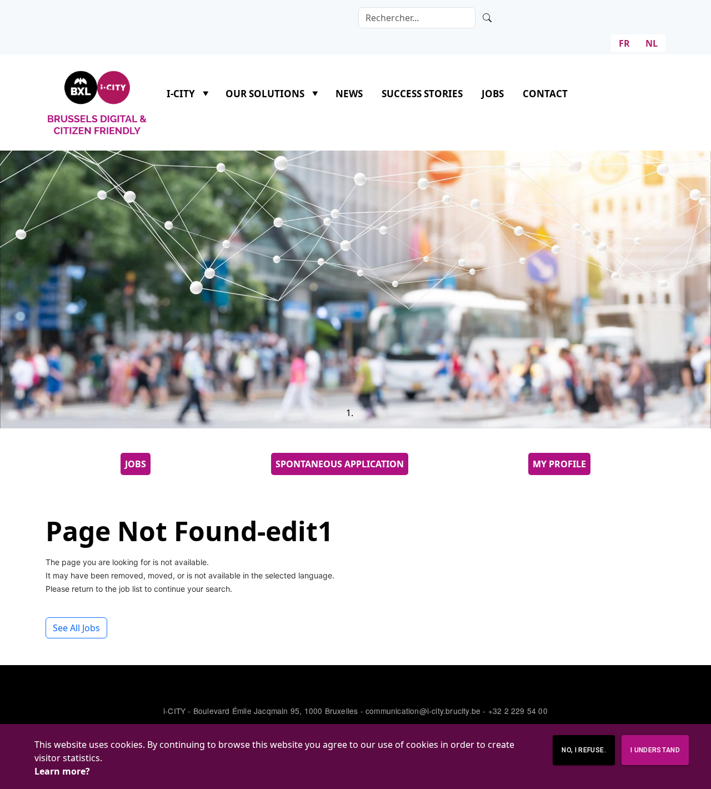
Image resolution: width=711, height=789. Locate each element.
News (349, 93)
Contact (545, 93)
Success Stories (422, 93)
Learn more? (62, 771)
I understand (655, 750)
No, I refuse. (583, 750)
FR (624, 43)
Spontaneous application (340, 464)
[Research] (487, 17)
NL (651, 43)
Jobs (493, 93)
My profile (559, 464)
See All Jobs (76, 628)
